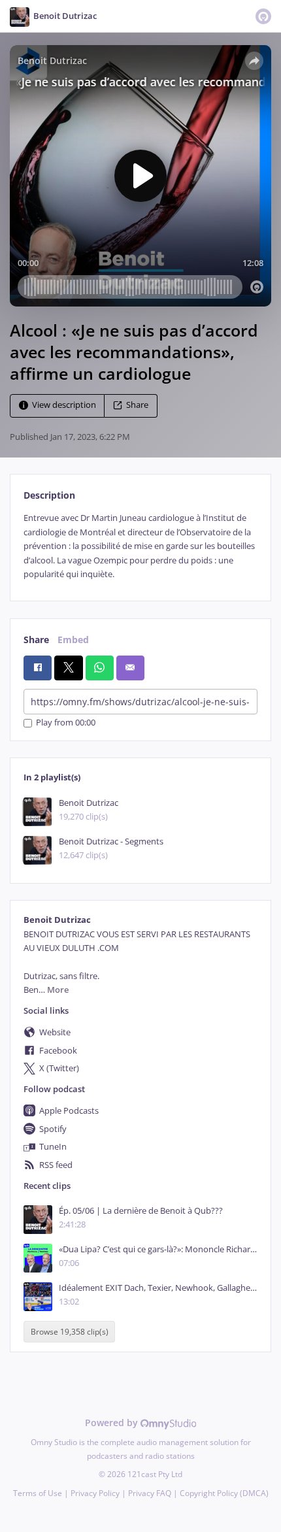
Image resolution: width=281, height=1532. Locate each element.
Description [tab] (49, 495)
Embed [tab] (73, 639)
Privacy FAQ (149, 1493)
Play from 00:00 (65, 723)
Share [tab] (36, 639)
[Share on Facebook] (38, 668)
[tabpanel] (140, 546)
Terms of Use (37, 1493)
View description (64, 405)
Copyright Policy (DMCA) (224, 1493)
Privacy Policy (95, 1493)
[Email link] (130, 668)
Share (137, 405)
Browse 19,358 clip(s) (69, 1331)
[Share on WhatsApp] (100, 668)
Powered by (112, 1422)
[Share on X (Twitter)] (68, 668)
